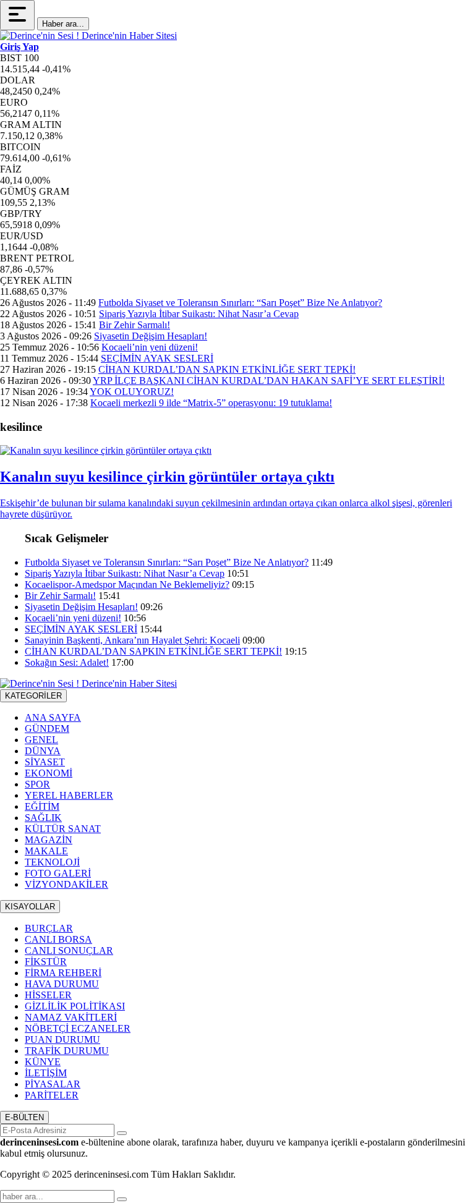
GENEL (41, 739)
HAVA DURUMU (62, 984)
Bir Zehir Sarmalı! (134, 325)
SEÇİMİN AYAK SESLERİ (157, 358)
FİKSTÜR (46, 961)
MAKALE (46, 851)
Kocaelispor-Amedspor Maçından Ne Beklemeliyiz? (127, 584)
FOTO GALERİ (58, 873)
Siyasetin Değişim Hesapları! (150, 336)
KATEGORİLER (33, 695)
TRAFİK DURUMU (67, 1050)
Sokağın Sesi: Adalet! (67, 662)
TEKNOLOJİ (52, 862)
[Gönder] (122, 1133)
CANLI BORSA (58, 939)
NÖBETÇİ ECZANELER (78, 1028)
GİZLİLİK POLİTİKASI (75, 1006)
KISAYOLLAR (30, 906)
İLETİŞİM (46, 1073)
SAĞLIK (43, 817)
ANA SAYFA (53, 717)
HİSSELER (48, 995)
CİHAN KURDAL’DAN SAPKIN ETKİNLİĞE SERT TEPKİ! (227, 369)
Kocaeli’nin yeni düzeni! (149, 347)
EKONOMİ (48, 773)
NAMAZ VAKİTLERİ (71, 1017)
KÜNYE (43, 1061)
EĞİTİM (42, 806)
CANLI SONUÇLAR (69, 950)
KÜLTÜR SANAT (63, 828)
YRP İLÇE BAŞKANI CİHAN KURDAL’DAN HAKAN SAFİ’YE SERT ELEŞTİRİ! (269, 380)
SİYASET (45, 762)
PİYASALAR (52, 1084)
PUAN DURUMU (62, 1039)
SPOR (37, 784)
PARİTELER (52, 1095)
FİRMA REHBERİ (63, 972)
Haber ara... (63, 23)
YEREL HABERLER (69, 795)
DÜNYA (43, 751)
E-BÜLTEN (24, 1117)
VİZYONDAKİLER (66, 884)
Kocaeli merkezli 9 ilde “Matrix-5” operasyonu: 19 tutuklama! (211, 402)
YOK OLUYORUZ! (132, 391)
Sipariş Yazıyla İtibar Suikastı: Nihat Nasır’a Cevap (199, 313)
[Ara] (122, 1199)
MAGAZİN (48, 840)
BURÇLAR (49, 928)
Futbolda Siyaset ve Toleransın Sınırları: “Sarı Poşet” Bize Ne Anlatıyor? (240, 302)
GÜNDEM (47, 728)
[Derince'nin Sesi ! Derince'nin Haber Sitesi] (88, 35)
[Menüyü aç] (17, 15)
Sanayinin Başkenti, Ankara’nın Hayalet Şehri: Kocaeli (132, 640)
